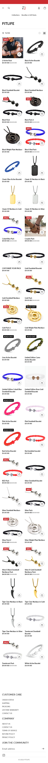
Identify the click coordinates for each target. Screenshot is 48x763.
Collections (16, 15)
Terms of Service (9, 731)
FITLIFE (27, 760)
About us (6, 724)
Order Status (8, 700)
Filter (7, 33)
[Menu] (3, 8)
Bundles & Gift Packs (29, 15)
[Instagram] (3, 755)
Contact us (7, 713)
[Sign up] (43, 749)
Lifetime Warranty (10, 710)
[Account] (39, 8)
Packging (6, 707)
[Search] (9, 8)
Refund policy (8, 734)
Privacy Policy (8, 737)
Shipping (6, 703)
